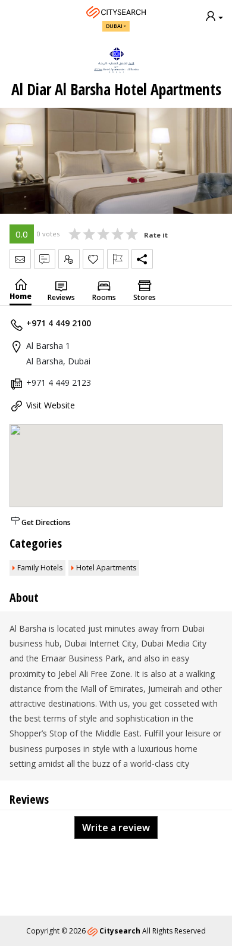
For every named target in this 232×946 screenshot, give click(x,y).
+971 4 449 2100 (58, 323)
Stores (144, 297)
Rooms (104, 297)
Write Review (44, 258)
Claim (69, 258)
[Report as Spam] (117, 258)
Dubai (114, 26)
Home (21, 296)
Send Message (20, 258)
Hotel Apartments (106, 568)
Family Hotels (39, 568)
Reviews (61, 297)
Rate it (156, 234)
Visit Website (50, 405)
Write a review (116, 827)
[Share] (142, 258)
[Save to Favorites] (93, 258)
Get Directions (46, 522)
